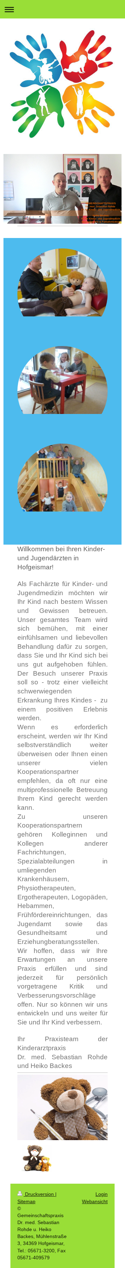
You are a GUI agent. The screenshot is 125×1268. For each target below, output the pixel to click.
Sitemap (26, 1201)
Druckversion (39, 1194)
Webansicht (95, 1201)
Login (101, 1194)
